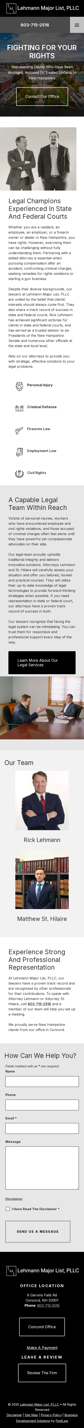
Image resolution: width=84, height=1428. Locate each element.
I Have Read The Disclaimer (36, 1209)
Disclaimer (14, 1199)
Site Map (31, 1415)
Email (11, 1118)
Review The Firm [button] (42, 1373)
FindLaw (62, 1421)
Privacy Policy (51, 1415)
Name (10, 1071)
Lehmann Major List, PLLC (39, 1404)
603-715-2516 (35, 25)
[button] (76, 25)
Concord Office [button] (42, 1327)
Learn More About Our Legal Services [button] (37, 662)
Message (13, 1142)
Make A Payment (42, 1347)
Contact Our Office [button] (42, 96)
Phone (10, 1095)
